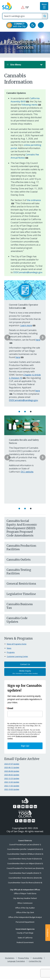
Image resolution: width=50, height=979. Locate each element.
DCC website (27, 471)
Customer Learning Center (17, 656)
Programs (11, 652)
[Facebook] (14, 806)
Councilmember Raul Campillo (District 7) (25, 873)
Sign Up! (25, 745)
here (17, 357)
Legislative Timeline (21, 594)
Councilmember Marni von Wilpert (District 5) (25, 863)
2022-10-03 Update (11, 789)
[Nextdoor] (31, 806)
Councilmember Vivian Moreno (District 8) (25, 878)
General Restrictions (21, 583)
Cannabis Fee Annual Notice (25, 156)
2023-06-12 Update (11, 767)
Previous (7, 337)
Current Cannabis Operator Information (23, 306)
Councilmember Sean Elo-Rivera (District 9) (25, 882)
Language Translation (16, 961)
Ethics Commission (25, 903)
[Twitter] (18, 806)
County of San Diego (25, 933)
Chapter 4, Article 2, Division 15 (25, 376)
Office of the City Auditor (25, 908)
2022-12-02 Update (11, 782)
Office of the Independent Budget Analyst (25, 917)
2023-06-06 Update (11, 771)
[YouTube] (23, 806)
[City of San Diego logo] (7, 6)
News (9, 648)
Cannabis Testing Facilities (19, 571)
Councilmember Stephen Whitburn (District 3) (25, 854)
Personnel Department (25, 922)
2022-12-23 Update (11, 778)
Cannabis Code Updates (17, 619)
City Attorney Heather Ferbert (25, 898)
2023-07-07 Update (11, 764)
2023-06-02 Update (11, 775)
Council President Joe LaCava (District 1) (25, 844)
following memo (29, 104)
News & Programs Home (16, 644)
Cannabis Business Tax (20, 606)
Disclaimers (9, 958)
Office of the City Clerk (25, 912)
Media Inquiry (25, 672)
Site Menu (15, 64)
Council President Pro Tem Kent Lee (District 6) (25, 868)
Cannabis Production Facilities (21, 547)
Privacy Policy (23, 958)
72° (25, 7)
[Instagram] (27, 806)
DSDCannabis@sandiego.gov (27, 272)
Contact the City (35, 961)
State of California (25, 937)
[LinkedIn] (35, 806)
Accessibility (37, 958)
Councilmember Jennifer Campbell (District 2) (25, 849)
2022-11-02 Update (11, 786)
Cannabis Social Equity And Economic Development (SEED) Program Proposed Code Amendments (22, 528)
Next (42, 337)
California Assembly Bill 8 (25, 100)
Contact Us (25, 664)
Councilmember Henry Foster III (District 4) (25, 858)
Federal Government (25, 942)
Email (10, 708)
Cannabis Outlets (19, 559)
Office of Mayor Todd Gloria (25, 893)
